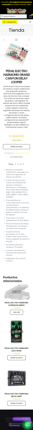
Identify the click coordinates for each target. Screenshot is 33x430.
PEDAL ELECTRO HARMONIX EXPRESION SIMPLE (16, 304)
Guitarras (18, 153)
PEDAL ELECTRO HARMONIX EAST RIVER (16, 349)
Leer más (16, 312)
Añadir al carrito (17, 147)
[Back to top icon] (16, 414)
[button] (27, 45)
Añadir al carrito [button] (17, 358)
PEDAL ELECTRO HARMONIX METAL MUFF (16, 395)
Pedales (26, 153)
